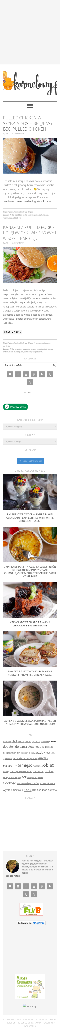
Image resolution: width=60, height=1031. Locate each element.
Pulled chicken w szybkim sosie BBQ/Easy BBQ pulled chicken (27, 123)
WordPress (30, 1026)
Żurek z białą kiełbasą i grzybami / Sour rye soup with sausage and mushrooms (30, 722)
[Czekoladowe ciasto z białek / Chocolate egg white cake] (30, 617)
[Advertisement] (30, 32)
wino (42, 783)
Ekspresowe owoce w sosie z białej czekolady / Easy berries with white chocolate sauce (30, 517)
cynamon (36, 741)
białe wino (7, 742)
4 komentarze (18, 134)
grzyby (40, 752)
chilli (24, 215)
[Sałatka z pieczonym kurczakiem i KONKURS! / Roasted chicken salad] (30, 666)
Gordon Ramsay (28, 753)
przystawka (8, 352)
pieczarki (38, 771)
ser (20, 218)
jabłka (53, 753)
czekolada (45, 741)
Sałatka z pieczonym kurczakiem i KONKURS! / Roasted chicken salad (30, 673)
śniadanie (43, 790)
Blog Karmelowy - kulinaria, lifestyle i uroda (30, 81)
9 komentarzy (18, 243)
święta (53, 790)
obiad (15, 218)
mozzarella (38, 766)
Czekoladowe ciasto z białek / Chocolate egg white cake (30, 624)
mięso (45, 215)
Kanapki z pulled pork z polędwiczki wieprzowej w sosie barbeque (29, 232)
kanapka (26, 349)
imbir (48, 752)
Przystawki (38, 343)
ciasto (21, 741)
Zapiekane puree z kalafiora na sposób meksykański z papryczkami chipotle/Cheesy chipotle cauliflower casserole (30, 571)
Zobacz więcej (13, 875)
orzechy (6, 772)
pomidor (49, 771)
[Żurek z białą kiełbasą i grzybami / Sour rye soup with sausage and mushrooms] (30, 715)
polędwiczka (47, 349)
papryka (15, 771)
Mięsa (30, 212)
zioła (28, 789)
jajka (5, 758)
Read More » (12, 332)
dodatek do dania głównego (22, 746)
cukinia (27, 741)
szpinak (39, 777)
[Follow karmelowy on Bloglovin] (31, 924)
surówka (28, 352)
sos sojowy (31, 777)
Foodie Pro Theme (32, 1019)
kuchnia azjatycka (28, 758)
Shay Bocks (50, 1019)
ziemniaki (18, 789)
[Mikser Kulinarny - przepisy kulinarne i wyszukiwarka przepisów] (30, 998)
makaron (8, 766)
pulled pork (18, 352)
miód (18, 766)
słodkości (10, 783)
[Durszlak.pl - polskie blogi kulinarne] (30, 1006)
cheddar (18, 215)
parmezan (26, 771)
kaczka (9, 759)
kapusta (16, 758)
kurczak (38, 215)
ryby (19, 777)
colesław (31, 215)
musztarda (7, 218)
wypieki (7, 790)
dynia (19, 752)
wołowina (50, 783)
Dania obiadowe (20, 212)
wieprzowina (37, 352)
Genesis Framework (31, 1023)
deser (53, 741)
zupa (35, 790)
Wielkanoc (21, 783)
